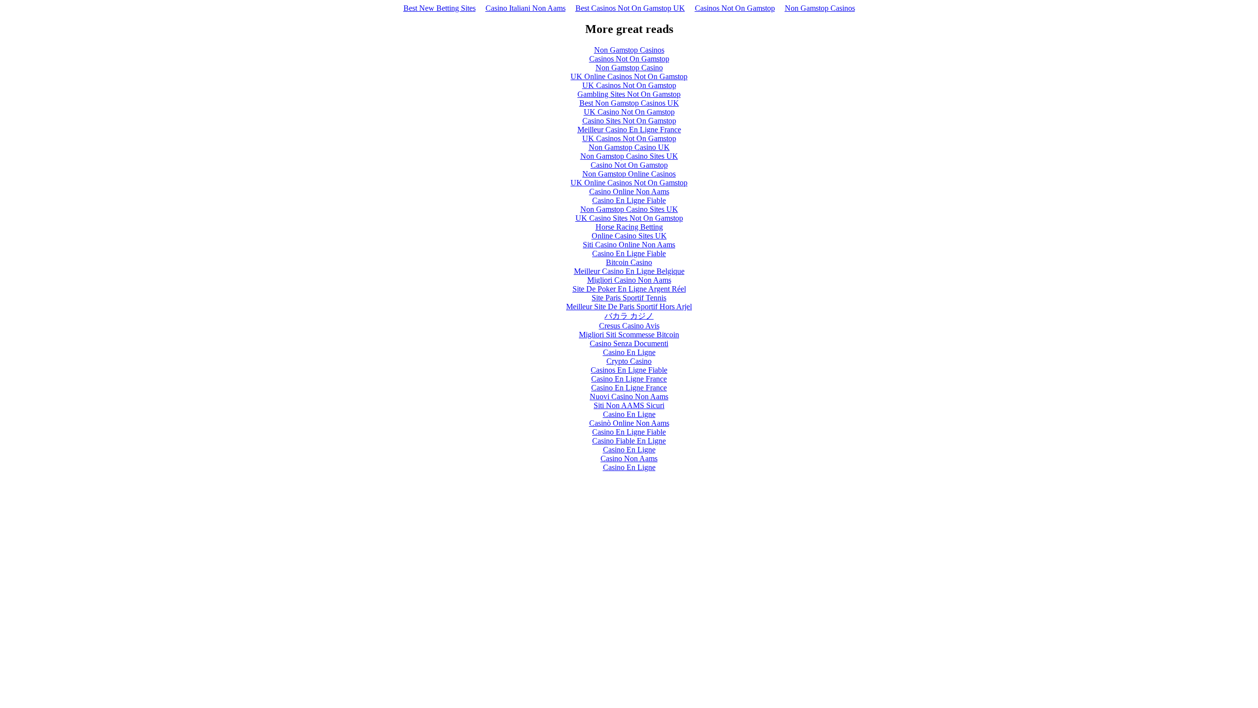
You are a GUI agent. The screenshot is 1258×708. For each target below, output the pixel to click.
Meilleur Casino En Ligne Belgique (629, 271)
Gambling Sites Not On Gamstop (629, 94)
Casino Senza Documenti (629, 343)
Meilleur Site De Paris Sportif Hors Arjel (629, 306)
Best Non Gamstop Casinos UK (629, 103)
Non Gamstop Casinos (820, 8)
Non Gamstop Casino (629, 67)
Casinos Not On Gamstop (735, 8)
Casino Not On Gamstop (629, 165)
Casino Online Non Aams (629, 191)
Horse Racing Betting (629, 227)
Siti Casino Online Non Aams (629, 244)
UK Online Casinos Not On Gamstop (629, 76)
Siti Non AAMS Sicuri (629, 405)
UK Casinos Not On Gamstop (629, 85)
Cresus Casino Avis (629, 326)
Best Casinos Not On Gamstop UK (630, 8)
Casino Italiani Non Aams (526, 8)
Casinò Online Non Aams (629, 423)
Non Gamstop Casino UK (629, 147)
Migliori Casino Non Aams (629, 280)
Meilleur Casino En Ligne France (629, 129)
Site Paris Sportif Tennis (629, 298)
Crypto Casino (629, 361)
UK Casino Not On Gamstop (629, 112)
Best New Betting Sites (439, 8)
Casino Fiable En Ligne (629, 441)
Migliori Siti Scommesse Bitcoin (629, 334)
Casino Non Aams (629, 458)
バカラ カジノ (629, 316)
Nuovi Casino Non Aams (629, 396)
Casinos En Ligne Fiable (629, 370)
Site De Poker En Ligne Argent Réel (629, 289)
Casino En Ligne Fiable (629, 200)
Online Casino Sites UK (629, 236)
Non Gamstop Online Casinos (629, 174)
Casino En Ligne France (629, 379)
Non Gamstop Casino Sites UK (629, 156)
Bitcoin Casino (629, 262)
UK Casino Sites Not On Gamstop (629, 218)
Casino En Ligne (629, 352)
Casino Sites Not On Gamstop (629, 121)
